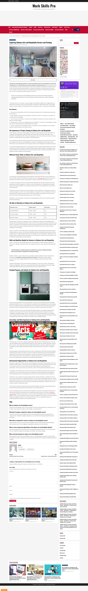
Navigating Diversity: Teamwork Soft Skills (67, 356)
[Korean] (63, 61)
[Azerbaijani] (67, 50)
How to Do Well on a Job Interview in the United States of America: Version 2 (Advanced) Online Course (34, 578)
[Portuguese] (60, 67)
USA (77, 136)
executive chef (41, 178)
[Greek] (61, 57)
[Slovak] (64, 68)
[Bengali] (63, 51)
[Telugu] (63, 71)
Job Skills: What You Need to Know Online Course (68, 175)
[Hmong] (63, 58)
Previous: (16, 455)
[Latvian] (61, 63)
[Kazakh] (60, 61)
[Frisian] (64, 55)
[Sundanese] (64, 70)
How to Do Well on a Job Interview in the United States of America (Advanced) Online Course (53, 578)
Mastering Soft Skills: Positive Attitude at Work (68, 427)
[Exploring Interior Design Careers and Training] (16, 513)
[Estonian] (67, 54)
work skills (62, 142)
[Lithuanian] (63, 63)
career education (72, 125)
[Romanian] (63, 67)
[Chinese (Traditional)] (64, 53)
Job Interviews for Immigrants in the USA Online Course (69, 178)
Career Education (12, 39)
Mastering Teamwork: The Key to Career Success (68, 326)
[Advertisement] (44, 18)
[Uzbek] (61, 73)
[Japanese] (64, 60)
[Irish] (61, 60)
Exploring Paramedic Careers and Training (66, 200)
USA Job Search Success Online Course (66, 184)
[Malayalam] (60, 64)
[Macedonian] (65, 63)
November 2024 (62, 538)
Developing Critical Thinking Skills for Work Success (68, 469)
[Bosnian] (64, 51)
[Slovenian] (65, 68)
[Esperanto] (65, 54)
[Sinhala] (63, 68)
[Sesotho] (60, 68)
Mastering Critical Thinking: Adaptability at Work (68, 493)
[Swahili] (65, 70)
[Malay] (61, 64)
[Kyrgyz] (65, 61)
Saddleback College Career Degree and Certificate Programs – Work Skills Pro (28, 464)
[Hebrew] (60, 58)
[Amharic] (63, 50)
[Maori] (64, 64)
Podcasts (61, 27)
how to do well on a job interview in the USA (67, 127)
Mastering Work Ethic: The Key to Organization (67, 253)
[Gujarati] (63, 57)
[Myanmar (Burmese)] (60, 65)
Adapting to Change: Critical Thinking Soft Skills (68, 463)
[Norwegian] (63, 65)
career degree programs (64, 125)
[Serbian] (65, 67)
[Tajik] (60, 71)
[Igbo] (67, 58)
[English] (64, 54)
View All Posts (31, 449)
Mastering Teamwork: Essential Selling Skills (67, 323)
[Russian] (64, 67)
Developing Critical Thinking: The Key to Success (68, 449)
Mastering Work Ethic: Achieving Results (66, 281)
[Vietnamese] (63, 73)
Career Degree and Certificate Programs (19, 27)
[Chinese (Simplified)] (63, 53)
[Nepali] (61, 65)
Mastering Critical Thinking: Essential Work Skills (68, 496)
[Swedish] (67, 70)
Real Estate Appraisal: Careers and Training (48, 519)
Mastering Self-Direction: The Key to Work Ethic (68, 289)
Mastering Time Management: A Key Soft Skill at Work (69, 306)
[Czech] (60, 54)
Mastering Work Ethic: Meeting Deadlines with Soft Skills (69, 244)
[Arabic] (64, 50)
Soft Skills (61, 558)
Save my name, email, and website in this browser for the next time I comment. (25, 498)
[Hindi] (61, 58)
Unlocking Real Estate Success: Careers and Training (68, 203)
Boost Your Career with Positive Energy (66, 400)
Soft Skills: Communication (14, 29)
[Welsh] (64, 73)
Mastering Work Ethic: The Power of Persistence (68, 261)
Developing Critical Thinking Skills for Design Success (69, 456)
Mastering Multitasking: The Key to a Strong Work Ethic (69, 250)
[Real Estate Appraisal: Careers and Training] (49, 513)
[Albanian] (61, 50)
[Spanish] (63, 70)
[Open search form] (72, 30)
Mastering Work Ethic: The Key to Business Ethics (68, 224)
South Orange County (71, 136)
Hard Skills (40, 27)
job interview (62, 129)
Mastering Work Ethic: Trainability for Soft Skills (68, 309)
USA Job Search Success (73, 138)
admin (11, 44)
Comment (11, 471)
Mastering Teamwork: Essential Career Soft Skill (68, 386)
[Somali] (61, 70)
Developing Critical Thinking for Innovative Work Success (69, 438)
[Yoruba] (60, 74)
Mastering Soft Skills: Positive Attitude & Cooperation (69, 414)
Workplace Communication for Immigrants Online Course (69, 181)
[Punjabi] (61, 67)
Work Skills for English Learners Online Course (67, 172)
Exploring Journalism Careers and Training (32, 519)
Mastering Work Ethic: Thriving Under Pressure (67, 312)
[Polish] (67, 65)
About (9, 27)
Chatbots (30, 27)
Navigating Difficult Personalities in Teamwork (67, 350)
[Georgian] (67, 55)
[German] (60, 57)
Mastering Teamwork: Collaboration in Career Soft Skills (69, 379)
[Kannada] (67, 60)
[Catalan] (67, 51)
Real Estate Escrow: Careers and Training (66, 206)
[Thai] (64, 71)
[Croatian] (67, 53)
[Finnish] (61, 55)
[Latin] (60, 63)
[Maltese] (63, 64)
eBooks (35, 27)
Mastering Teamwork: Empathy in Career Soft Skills (68, 353)
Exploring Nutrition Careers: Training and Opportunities (69, 214)
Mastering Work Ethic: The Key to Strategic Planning (68, 303)
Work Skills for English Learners (70, 142)
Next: (49, 455)
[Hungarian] (64, 58)
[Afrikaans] (60, 50)
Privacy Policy (67, 27)
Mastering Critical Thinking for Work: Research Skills (68, 430)
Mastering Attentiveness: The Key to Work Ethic (68, 220)
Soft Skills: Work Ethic (59, 29)
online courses (75, 134)
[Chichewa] (61, 53)
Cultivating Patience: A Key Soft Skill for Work (67, 411)
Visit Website (22, 449)
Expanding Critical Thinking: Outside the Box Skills (68, 459)
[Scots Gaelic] (60, 70)
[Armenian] (65, 50)
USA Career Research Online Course (66, 188)
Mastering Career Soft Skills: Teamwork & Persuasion (68, 329)
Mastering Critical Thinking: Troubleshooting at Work (68, 466)
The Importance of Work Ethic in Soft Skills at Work (68, 217)
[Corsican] (65, 53)
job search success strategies (65, 133)
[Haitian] (64, 57)
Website (10, 494)
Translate (66, 77)
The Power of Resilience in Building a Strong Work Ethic (69, 278)
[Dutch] (63, 54)
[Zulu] (61, 74)
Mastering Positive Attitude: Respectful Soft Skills (68, 424)
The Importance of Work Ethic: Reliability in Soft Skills (69, 275)
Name (10, 486)
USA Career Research (63, 138)
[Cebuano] (60, 53)
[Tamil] (61, 71)
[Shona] (67, 67)
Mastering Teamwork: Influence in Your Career (67, 336)
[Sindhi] (61, 68)
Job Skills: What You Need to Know (66, 134)
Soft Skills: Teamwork (49, 29)
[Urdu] (60, 73)
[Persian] (65, 65)
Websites (10, 32)
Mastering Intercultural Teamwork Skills (66, 346)
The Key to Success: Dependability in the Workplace (68, 234)
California (61, 123)
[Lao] (67, 61)
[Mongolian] (67, 64)
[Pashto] (64, 65)
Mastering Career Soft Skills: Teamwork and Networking (69, 332)
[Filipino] (60, 55)
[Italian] (63, 60)
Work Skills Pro (44, 5)
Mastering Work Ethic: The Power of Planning (67, 264)
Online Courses (55, 27)
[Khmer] (61, 61)
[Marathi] (65, 64)
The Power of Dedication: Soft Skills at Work (67, 231)
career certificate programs (69, 123)
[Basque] (60, 51)
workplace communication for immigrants (67, 140)
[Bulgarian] (65, 51)
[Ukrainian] (67, 71)
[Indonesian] (60, 60)
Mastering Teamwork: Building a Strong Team (67, 320)
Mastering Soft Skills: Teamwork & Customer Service (68, 376)
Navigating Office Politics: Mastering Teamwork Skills (68, 368)
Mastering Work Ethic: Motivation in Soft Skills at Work (69, 247)
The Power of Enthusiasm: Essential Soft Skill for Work (69, 394)
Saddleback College (63, 136)
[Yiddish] (67, 73)
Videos (66, 29)
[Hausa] (65, 57)
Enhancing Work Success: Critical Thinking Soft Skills (68, 445)
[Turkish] (65, 71)
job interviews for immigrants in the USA (67, 131)
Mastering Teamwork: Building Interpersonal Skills (68, 343)
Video (78, 29)
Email (10, 490)
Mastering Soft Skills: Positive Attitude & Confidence (68, 418)
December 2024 (62, 535)
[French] (63, 55)
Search (61, 40)
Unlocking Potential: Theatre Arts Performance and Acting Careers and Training (68, 527)
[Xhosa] (65, 73)
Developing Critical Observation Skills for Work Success (69, 472)
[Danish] (61, 54)
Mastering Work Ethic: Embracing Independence (68, 241)
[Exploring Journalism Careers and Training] (33, 513)
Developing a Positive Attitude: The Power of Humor (68, 404)
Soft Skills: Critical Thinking (26, 29)
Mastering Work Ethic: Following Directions (67, 238)
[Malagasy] (67, 63)
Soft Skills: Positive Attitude (38, 29)
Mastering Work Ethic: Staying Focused (66, 300)
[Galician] (65, 55)
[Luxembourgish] (64, 63)
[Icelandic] (65, 58)
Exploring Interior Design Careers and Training (16, 519)
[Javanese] (65, 60)
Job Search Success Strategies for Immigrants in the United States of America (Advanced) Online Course (17, 578)
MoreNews (48, 584)
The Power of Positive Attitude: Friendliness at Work (68, 397)
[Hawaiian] (67, 57)
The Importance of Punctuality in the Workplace (68, 272)
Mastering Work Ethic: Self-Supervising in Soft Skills (68, 296)
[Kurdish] (64, 61)
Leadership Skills (47, 27)
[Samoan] (67, 68)
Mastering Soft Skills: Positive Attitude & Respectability (69, 421)
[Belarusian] (61, 51)
